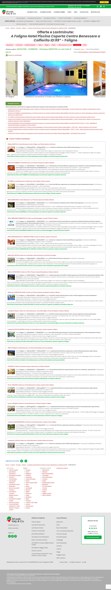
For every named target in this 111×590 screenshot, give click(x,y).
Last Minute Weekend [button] (80, 18)
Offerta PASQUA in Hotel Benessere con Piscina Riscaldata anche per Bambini (30, 348)
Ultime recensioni (13, 528)
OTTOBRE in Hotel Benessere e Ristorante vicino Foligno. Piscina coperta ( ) (51, 117)
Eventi (69, 12)
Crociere (44, 479)
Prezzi (53, 45)
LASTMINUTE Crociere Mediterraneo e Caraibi (13, 494)
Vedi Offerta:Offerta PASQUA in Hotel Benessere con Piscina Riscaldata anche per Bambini (36, 360)
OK (104, 2)
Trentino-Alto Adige (31, 502)
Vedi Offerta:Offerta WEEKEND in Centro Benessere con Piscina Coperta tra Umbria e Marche (36, 212)
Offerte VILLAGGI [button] (21, 24)
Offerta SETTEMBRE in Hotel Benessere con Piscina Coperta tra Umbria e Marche (31, 162)
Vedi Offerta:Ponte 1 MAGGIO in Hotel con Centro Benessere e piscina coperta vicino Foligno (36, 397)
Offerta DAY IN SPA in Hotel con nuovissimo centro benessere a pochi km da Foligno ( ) (47, 133)
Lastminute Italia (32, 12)
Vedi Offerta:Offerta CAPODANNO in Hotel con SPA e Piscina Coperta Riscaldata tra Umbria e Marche (39, 286)
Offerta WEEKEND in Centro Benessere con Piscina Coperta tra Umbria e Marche (31, 199)
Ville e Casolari (46, 495)
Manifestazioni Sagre (48, 482)
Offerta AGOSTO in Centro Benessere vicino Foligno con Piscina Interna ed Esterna (31, 144)
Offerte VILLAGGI (14, 502)
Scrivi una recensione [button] (93, 537)
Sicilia (27, 499)
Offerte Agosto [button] (21, 18)
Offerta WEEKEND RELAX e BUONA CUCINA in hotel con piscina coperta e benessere (32, 236)
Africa (27, 472)
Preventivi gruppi (61, 537)
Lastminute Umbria (59, 12)
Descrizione (10, 45)
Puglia (27, 495)
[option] (55, 79)
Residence (45, 484)
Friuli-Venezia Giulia (31, 482)
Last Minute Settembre (12, 472)
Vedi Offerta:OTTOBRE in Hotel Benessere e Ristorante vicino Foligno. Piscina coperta (34, 193)
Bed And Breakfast (47, 473)
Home (7, 28)
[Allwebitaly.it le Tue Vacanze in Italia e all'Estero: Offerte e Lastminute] (9, 12)
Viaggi (44, 491)
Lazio (27, 484)
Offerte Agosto (13, 470)
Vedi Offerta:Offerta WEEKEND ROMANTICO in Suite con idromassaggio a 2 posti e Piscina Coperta (38, 230)
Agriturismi (59, 522)
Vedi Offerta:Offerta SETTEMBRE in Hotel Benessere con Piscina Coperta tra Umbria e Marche (36, 175)
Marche (28, 490)
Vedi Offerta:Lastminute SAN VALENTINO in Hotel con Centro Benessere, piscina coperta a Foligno (38, 341)
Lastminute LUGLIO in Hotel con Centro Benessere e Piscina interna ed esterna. (30, 440)
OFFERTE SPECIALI (10, 21)
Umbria (12, 28)
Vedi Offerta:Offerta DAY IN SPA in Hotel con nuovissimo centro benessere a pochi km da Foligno (37, 265)
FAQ (85, 45)
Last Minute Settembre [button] (35, 18)
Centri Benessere (47, 477)
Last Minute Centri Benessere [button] (25, 21)
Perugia (18, 28)
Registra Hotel (95, 12)
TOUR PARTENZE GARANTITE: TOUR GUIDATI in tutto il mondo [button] (47, 24)
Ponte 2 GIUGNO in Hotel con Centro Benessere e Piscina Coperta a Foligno (29, 403)
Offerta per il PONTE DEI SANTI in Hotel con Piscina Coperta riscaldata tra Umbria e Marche (34, 292)
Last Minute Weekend (12, 481)
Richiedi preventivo (13, 103)
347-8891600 (86, 6)
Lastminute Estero (45, 12)
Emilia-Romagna (30, 479)
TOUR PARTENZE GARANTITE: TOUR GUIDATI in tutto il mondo (14, 506)
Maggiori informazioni (22, 2)
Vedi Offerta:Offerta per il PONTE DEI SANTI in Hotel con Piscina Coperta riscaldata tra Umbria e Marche (40, 304)
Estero (27, 481)
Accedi (84, 562)
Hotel (58, 525)
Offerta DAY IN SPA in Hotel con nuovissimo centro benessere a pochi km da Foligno (32, 255)
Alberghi (44, 472)
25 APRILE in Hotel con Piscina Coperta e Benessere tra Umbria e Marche (29, 366)
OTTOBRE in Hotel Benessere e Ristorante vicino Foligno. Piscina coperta (29, 181)
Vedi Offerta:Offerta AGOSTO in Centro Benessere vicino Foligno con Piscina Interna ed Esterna (37, 156)
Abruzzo (28, 470)
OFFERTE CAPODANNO (13, 478)
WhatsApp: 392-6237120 (74, 7)
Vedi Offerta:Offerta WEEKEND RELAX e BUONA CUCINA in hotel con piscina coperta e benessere (37, 249)
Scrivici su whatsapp (15, 55)
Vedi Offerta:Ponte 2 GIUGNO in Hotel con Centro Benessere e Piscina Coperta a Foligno (34, 415)
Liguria (27, 486)
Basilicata (28, 473)
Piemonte (28, 493)
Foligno (24, 28)
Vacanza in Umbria (62, 468)
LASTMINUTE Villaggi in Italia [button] (91, 21)
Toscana (28, 500)
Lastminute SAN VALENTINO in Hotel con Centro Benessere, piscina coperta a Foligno (32, 329)
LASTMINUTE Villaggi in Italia (39, 548)
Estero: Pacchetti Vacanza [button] (44, 21)
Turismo (44, 490)
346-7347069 (78, 6)
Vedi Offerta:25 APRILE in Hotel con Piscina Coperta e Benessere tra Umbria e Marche (34, 378)
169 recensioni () (65, 45)
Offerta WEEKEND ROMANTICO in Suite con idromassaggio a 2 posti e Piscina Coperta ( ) (52, 127)
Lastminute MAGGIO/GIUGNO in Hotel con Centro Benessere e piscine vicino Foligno (32, 422)
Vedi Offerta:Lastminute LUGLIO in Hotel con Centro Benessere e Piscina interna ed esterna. (36, 452)
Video (75, 12)
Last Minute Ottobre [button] (50, 18)
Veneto (28, 508)
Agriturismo (45, 470)
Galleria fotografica (30, 45)
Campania (29, 477)
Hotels (44, 481)
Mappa (47, 45)
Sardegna (28, 497)
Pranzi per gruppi (61, 534)
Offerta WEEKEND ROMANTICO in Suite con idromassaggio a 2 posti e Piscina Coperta (33, 218)
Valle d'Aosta (29, 506)
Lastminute (77, 45)
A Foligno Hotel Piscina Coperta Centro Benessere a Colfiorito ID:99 (47, 28)
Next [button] (106, 81)
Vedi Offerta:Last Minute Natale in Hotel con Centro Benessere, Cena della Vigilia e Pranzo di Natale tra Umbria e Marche (45, 323)
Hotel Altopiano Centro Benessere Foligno (91, 52)
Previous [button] (4, 81)
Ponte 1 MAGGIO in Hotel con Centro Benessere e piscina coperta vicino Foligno (31, 385)
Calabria (28, 475)
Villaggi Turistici (46, 493)
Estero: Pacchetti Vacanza (14, 489)
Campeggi (45, 475)
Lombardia (29, 488)
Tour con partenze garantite (64, 531)
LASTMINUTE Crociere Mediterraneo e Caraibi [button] (67, 21)
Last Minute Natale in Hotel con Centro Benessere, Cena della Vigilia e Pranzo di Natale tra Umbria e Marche (38, 310)
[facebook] (21, 461)
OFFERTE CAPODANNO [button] (65, 18)
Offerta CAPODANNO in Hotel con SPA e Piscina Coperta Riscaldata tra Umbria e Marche (33, 272)
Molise (27, 491)
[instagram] (25, 461)
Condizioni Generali (75, 562)
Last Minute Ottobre (15, 475)
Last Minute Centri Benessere (14, 485)
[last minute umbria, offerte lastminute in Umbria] (7, 139)
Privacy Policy (64, 562)
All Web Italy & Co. (13, 525)
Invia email (19, 45)
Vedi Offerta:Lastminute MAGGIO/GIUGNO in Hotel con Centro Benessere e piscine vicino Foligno (37, 434)
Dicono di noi (84, 12)
